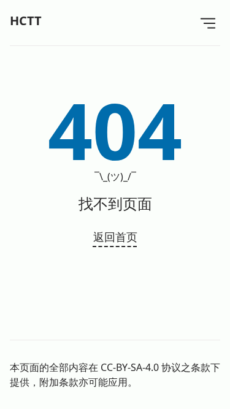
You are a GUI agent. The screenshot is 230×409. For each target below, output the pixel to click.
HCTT (26, 20)
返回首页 (115, 236)
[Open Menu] (208, 23)
